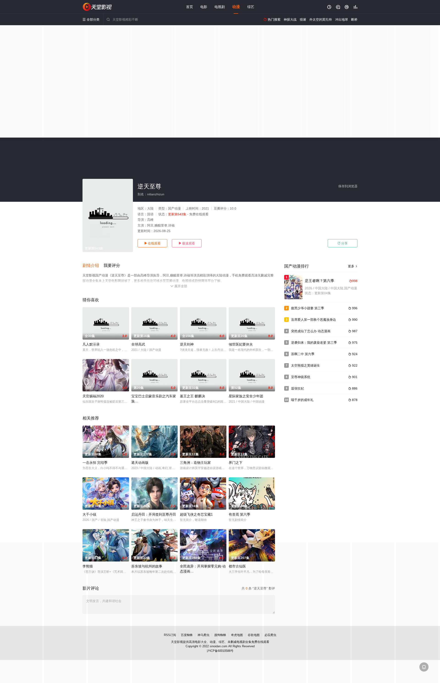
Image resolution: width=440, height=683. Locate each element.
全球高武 (138, 344)
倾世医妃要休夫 (241, 344)
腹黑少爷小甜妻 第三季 (307, 308)
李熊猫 (87, 566)
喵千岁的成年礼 (302, 400)
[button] (93, 265)
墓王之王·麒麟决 (192, 396)
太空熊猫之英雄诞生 (305, 365)
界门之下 (235, 463)
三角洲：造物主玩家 (195, 463)
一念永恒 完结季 (94, 463)
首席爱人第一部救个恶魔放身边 (313, 319)
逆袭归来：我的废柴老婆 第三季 (314, 342)
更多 (353, 266)
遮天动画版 (139, 463)
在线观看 (152, 243)
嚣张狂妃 (297, 388)
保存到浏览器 (348, 186)
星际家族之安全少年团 (246, 396)
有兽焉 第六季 (239, 514)
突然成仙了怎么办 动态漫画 (310, 331)
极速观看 (187, 243)
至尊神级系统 (300, 377)
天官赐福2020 (93, 396)
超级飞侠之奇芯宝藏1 (196, 514)
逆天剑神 (187, 344)
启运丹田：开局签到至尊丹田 (153, 514)
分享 (343, 243)
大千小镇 (89, 514)
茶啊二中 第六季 (302, 354)
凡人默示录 (91, 344)
